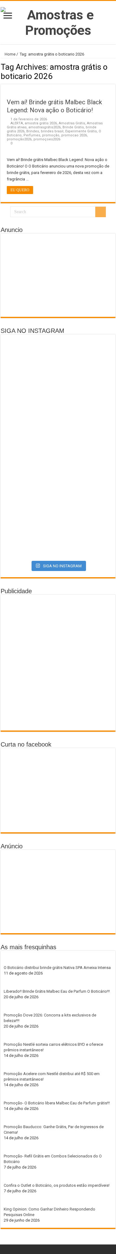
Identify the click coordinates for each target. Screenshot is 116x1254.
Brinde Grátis (73, 127)
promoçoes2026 (46, 139)
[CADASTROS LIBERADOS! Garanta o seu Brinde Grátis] (58, 371)
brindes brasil (52, 131)
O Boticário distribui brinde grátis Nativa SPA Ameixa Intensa (57, 967)
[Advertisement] (58, 275)
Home (9, 54)
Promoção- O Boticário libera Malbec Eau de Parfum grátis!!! (57, 1103)
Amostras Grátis (72, 123)
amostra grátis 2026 (41, 123)
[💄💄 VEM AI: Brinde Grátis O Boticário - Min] (58, 441)
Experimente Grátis (81, 131)
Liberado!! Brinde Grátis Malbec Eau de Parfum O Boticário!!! (57, 991)
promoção (50, 135)
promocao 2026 (74, 135)
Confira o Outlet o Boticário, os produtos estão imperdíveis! (57, 1185)
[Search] (100, 212)
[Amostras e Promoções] (58, 21)
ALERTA (17, 123)
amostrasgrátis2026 (44, 127)
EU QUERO (20, 190)
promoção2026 (19, 139)
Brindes (32, 131)
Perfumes (32, 135)
